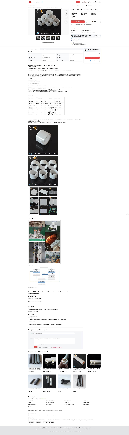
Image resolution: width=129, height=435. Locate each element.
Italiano (59, 428)
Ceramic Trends (38, 422)
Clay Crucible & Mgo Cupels (68, 404)
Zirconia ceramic (48, 404)
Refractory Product (41, 7)
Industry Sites (71, 427)
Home (29, 7)
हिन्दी (78, 428)
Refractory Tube (47, 7)
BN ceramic (30, 402)
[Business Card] (99, 53)
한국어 (73, 428)
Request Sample (88, 24)
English (41, 428)
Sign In (72, 44)
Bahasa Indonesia (92, 428)
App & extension (88, 5)
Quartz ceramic (66, 402)
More (29, 424)
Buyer (78, 5)
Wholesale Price (66, 427)
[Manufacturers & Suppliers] (33, 2)
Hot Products (40, 427)
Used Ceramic (69, 419)
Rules (100, 5)
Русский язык (55, 428)
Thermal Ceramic (83, 419)
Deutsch (63, 428)
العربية (70, 428)
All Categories (32, 5)
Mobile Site (86, 427)
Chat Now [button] (94, 21)
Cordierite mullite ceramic (50, 402)
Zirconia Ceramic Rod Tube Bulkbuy (48, 422)
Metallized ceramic (67, 400)
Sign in (100, 2)
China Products (45, 427)
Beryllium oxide (30, 400)
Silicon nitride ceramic (86, 402)
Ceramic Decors (76, 419)
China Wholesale (60, 427)
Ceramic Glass (48, 419)
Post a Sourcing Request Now (56, 347)
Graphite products (85, 400)
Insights (90, 427)
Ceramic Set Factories (56, 419)
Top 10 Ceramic (31, 422)
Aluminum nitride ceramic (50, 400)
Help (82, 5)
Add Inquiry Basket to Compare (48, 42)
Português (47, 428)
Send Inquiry (78, 21)
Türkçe (84, 428)
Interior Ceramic (90, 419)
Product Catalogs (42, 398)
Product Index (82, 427)
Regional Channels (76, 427)
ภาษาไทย (81, 428)
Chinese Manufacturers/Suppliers (52, 427)
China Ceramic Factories (33, 419)
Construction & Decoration (34, 7)
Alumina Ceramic (85, 404)
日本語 (75, 428)
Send (36, 347)
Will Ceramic (63, 419)
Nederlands (66, 428)
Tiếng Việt (87, 428)
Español (44, 428)
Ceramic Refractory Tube (54, 7)
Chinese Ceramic (41, 419)
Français (51, 428)
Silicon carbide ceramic (31, 404)
